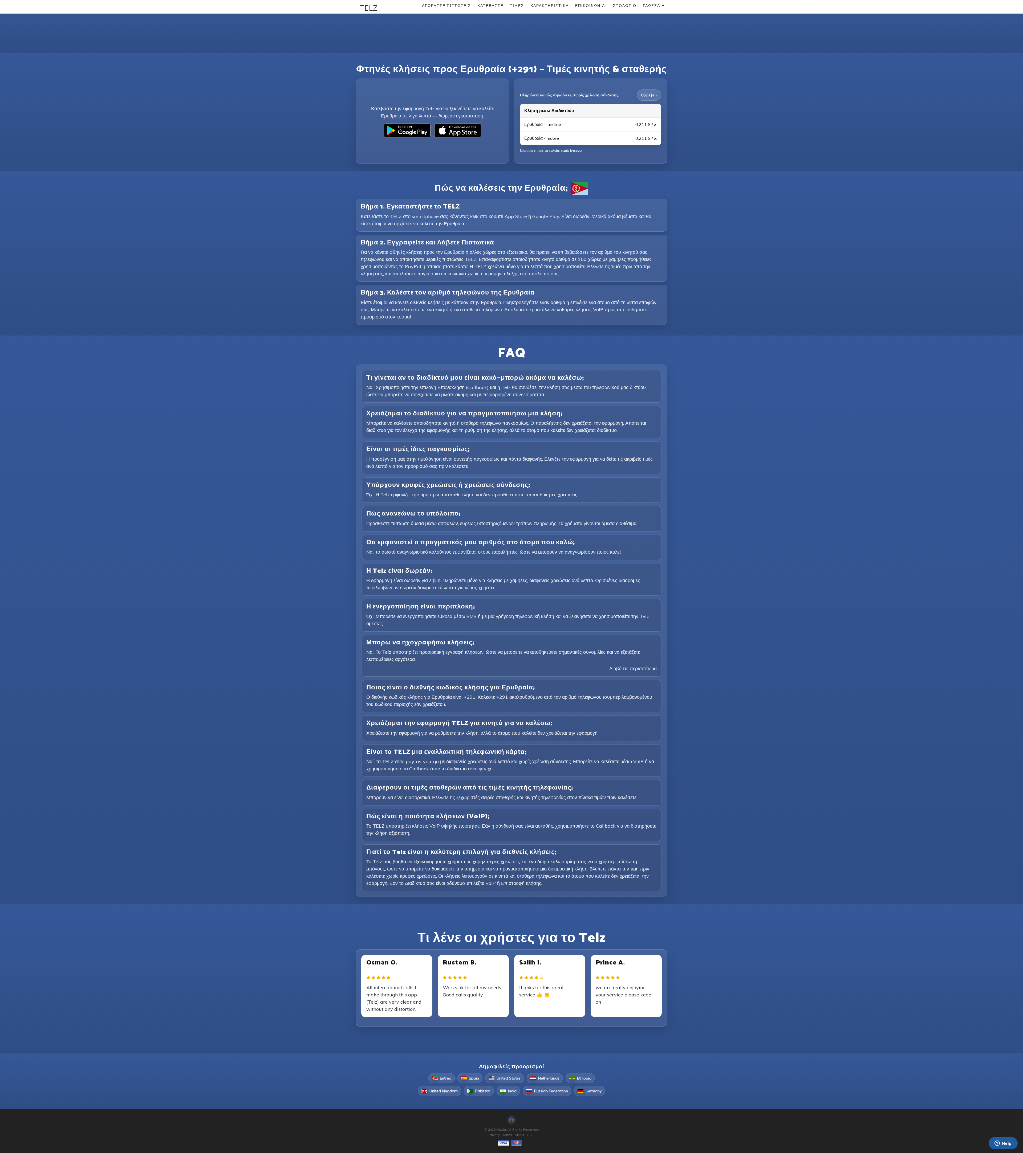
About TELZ (524, 1135)
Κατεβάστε (490, 5)
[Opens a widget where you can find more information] (1003, 1143)
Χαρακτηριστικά (549, 5)
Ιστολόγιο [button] (623, 5)
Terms (507, 1135)
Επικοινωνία (590, 5)
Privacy (494, 1135)
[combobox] (649, 95)
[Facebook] (511, 1120)
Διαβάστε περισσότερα (633, 668)
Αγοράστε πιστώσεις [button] (446, 5)
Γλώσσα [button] (652, 5)
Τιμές (517, 5)
